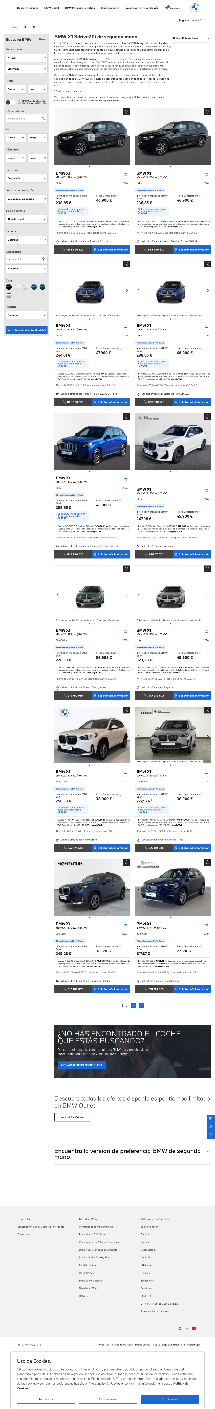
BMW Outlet (51, 8)
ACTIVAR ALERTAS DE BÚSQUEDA (81, 1065)
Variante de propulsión (20, 190)
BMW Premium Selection (80, 8)
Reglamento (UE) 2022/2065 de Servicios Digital (176, 1344)
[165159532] (173, 735)
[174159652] (173, 441)
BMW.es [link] (83, 1296)
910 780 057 (75, 989)
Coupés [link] (145, 1242)
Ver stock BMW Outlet (72, 1117)
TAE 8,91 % (102, 221)
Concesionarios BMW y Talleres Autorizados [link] (40, 1226)
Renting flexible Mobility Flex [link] (94, 1257)
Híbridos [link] (145, 1272)
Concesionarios (110, 8)
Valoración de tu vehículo (140, 8)
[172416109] (92, 594)
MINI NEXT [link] (147, 1296)
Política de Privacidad (122, 1344)
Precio (9, 80)
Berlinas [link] (145, 1234)
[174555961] (92, 289)
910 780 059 (75, 695)
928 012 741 (156, 554)
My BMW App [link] (86, 1272)
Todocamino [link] (147, 1280)
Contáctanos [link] (24, 1234)
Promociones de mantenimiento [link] (96, 1226)
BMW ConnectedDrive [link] (91, 1280)
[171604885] (173, 594)
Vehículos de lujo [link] (150, 1226)
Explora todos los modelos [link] (155, 1311)
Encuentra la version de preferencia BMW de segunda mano (127, 1154)
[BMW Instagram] (186, 1328)
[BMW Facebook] (179, 1328)
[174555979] (173, 136)
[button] (89, 166)
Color (9, 280)
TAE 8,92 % (183, 526)
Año (8, 129)
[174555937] (92, 441)
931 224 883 (156, 989)
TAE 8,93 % (184, 667)
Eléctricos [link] (146, 1265)
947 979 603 (156, 695)
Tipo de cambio (15, 210)
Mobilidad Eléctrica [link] (89, 1265)
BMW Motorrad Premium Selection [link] (159, 1303)
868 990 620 (75, 249)
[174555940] (173, 289)
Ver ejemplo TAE (94, 226)
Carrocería (12, 170)
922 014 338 (156, 848)
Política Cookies (142, 1344)
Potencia (11, 306)
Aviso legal (104, 1344)
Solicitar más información (113, 249)
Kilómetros (12, 149)
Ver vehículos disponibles (26, 330)
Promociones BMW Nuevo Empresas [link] (99, 1242)
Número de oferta (16, 111)
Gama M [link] (145, 1257)
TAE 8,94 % (182, 820)
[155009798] (173, 887)
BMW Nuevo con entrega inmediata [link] (98, 1249)
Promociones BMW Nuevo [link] (93, 1234)
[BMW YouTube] (194, 1328)
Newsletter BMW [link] (88, 1288)
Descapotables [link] (149, 1249)
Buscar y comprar (27, 8)
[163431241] (92, 887)
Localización (13, 251)
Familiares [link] (146, 1288)
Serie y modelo (15, 49)
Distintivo (11, 231)
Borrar (43, 39)
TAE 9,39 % (161, 961)
